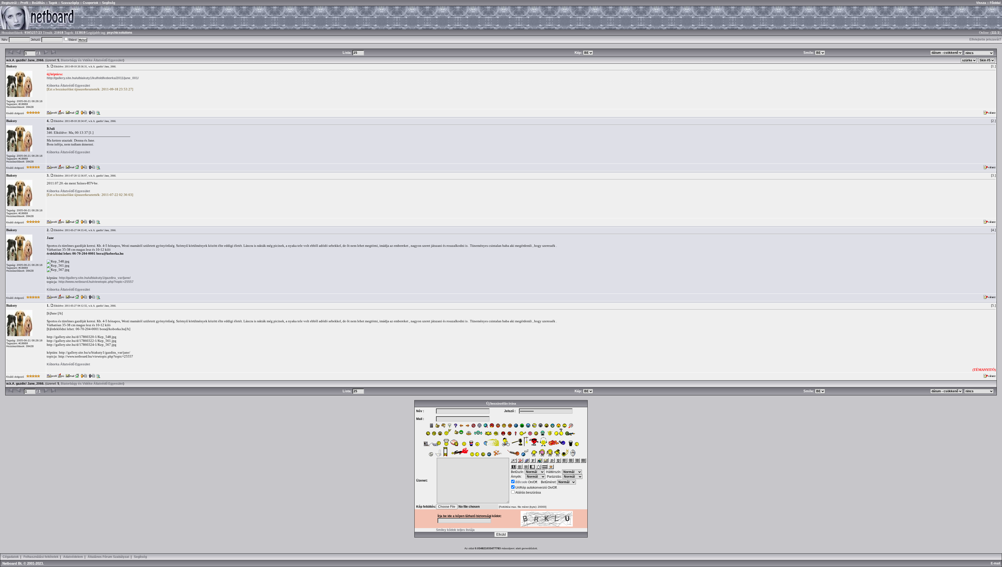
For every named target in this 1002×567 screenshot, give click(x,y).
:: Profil (22, 3)
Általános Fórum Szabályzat (108, 557)
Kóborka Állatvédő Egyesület (68, 85)
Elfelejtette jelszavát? (985, 39)
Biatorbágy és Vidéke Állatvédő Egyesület (92, 60)
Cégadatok (11, 557)
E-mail (996, 563)
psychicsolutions (119, 32)
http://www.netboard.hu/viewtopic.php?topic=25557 (96, 282)
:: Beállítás (36, 3)
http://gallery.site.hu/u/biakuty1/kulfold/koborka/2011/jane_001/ (93, 78)
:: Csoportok (88, 3)
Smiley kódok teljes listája (455, 530)
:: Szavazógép (68, 3)
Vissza (981, 3)
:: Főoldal (993, 3)
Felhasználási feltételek (40, 557)
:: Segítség (106, 3)
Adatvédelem (73, 557)
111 (994, 32)
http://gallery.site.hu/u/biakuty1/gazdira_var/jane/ (94, 278)
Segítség (140, 557)
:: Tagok (51, 3)
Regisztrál (9, 3)
